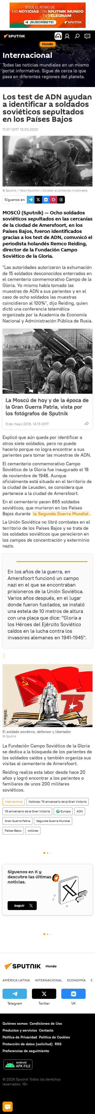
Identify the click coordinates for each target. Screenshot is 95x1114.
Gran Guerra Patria (17, 821)
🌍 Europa (63, 811)
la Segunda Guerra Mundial (60, 514)
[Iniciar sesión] (67, 36)
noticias (33, 830)
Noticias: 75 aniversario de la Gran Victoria (57, 801)
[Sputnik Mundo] (15, 38)
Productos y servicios (20, 1030)
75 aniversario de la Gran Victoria (27, 811)
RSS (58, 1044)
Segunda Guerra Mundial (53, 821)
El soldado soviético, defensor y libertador (37, 731)
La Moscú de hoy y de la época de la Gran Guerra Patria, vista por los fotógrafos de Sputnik (47, 407)
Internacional (14, 801)
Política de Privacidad (20, 1037)
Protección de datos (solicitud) (28, 1044)
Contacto (46, 1030)
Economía (76, 980)
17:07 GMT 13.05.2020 (20, 129)
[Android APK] (18, 1065)
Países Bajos (13, 830)
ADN (80, 811)
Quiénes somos (15, 1023)
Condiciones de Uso (46, 1023)
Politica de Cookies (54, 1037)
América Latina (16, 980)
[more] (87, 423)
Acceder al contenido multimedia (65, 190)
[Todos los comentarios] (8, 1107)
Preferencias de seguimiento (26, 1051)
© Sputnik (9, 736)
